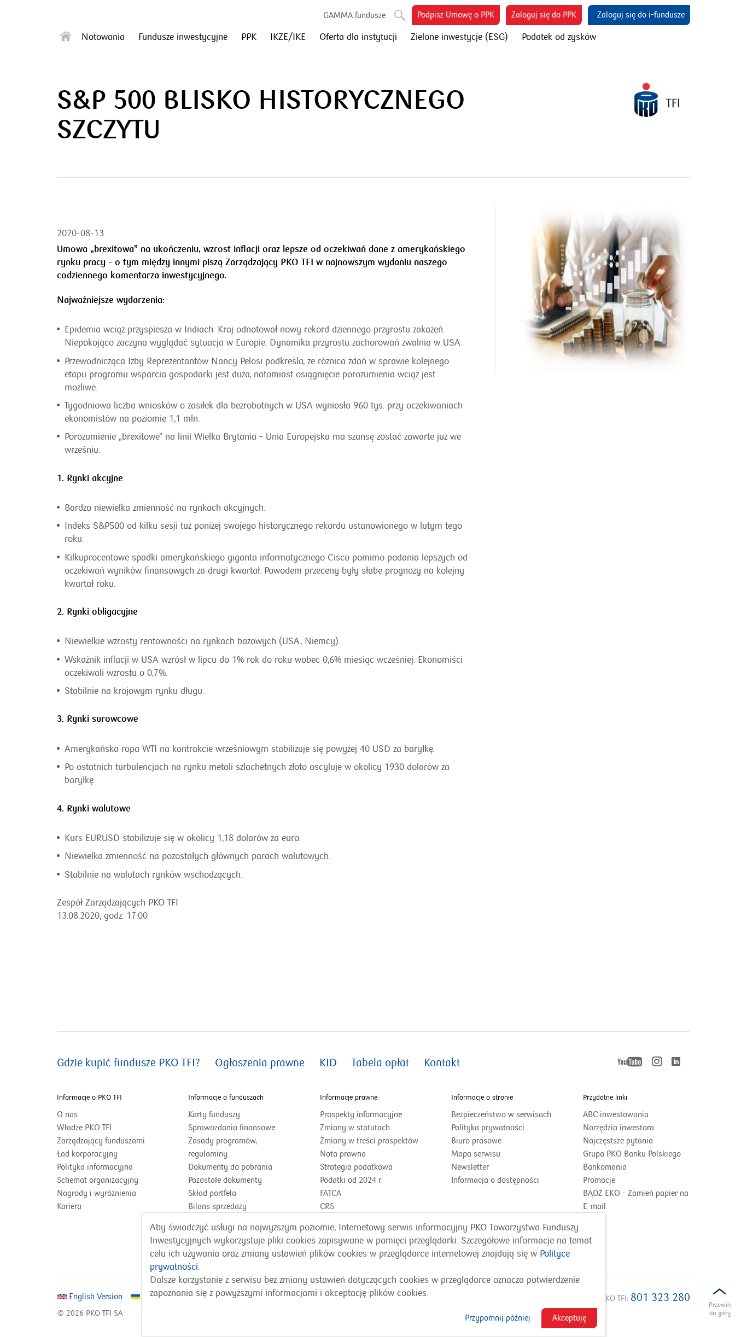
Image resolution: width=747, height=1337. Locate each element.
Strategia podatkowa (356, 1167)
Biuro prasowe (476, 1141)
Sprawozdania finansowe (231, 1127)
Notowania (103, 37)
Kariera (69, 1206)
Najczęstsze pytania (618, 1141)
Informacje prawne (348, 1097)
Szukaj (396, 11)
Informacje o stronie (482, 1097)
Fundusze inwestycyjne (182, 37)
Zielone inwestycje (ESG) (459, 37)
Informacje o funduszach (226, 1097)
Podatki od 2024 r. (365, 1181)
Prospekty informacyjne (361, 1114)
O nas (67, 1114)
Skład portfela (226, 1194)
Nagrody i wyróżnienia (96, 1193)
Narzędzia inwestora (618, 1127)
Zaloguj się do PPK (546, 17)
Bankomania (618, 1167)
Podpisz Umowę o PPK (458, 17)
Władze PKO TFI (84, 1127)
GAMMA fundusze (354, 15)
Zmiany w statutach (368, 1128)
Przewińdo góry (720, 1309)
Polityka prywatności (487, 1127)
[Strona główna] (65, 38)
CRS (327, 1206)
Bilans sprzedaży (217, 1206)
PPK (248, 37)
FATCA (330, 1193)
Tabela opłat (380, 1063)
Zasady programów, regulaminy (222, 1147)
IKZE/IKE (288, 37)
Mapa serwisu (475, 1154)
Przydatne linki (605, 1097)
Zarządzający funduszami (101, 1141)
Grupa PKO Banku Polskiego (636, 1154)
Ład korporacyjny (87, 1154)
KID (328, 1063)
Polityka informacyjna (95, 1167)
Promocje (599, 1180)
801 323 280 (660, 1297)
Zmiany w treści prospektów (373, 1141)
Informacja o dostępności (495, 1180)
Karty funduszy (214, 1114)
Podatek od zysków (559, 37)
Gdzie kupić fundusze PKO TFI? (128, 1063)
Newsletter (470, 1167)
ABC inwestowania (616, 1114)
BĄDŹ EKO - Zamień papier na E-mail (635, 1199)
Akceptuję (569, 1318)
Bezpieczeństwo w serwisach (501, 1114)
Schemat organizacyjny (97, 1180)
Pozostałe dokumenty (225, 1180)
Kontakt (442, 1063)
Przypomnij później (497, 1318)
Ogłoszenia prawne (260, 1063)
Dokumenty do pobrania (230, 1167)
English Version (94, 1296)
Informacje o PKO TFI (89, 1097)
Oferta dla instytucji (358, 37)
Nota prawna (343, 1154)
